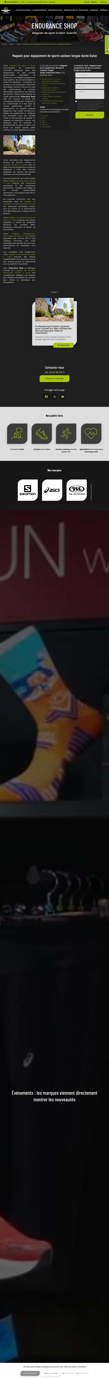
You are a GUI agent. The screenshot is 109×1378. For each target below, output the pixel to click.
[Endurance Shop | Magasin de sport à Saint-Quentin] (6, 10)
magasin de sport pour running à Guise (19, 182)
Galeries (94, 2)
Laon (43, 120)
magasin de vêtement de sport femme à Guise (19, 218)
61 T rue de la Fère (39, 2)
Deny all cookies (51, 1373)
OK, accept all (30, 1373)
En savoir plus (63, 345)
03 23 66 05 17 (57, 372)
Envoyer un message (54, 378)
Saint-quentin (46, 127)
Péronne (45, 124)
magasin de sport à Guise (22, 65)
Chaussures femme (39, 10)
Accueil (86, 2)
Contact (103, 2)
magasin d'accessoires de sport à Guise (19, 255)
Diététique (104, 10)
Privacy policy (83, 1373)
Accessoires (94, 10)
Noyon (44, 122)
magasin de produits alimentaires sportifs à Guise (19, 271)
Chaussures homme (23, 10)
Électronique (83, 10)
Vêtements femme (70, 10)
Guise (19, 44)
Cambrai (45, 116)
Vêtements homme (55, 10)
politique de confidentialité (89, 109)
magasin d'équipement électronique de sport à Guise (19, 234)
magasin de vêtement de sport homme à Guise (19, 202)
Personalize (69, 1373)
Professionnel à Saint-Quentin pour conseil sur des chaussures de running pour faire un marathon (53, 330)
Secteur (11, 44)
